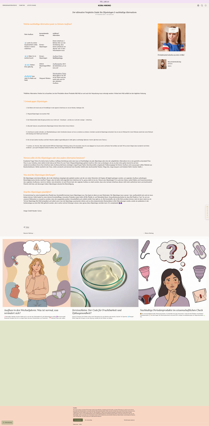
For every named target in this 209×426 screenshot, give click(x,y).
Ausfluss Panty (57, 56)
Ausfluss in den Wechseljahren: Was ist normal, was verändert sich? (31, 312)
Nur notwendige (88, 420)
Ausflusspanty (57, 64)
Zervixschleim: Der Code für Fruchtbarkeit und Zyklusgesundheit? (96, 312)
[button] (9, 6)
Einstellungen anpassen (129, 420)
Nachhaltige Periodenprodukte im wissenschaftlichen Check (171, 310)
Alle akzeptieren (77, 420)
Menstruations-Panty (59, 73)
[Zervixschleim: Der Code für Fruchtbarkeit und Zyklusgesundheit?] (104, 273)
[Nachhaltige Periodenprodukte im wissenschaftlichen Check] (172, 273)
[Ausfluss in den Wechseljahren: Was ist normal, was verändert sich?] (37, 273)
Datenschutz (75, 424)
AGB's (80, 424)
